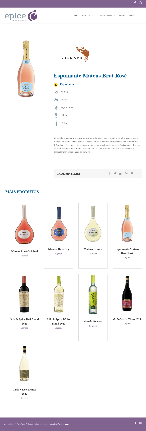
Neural (66, 424)
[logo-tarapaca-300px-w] (75, 40)
